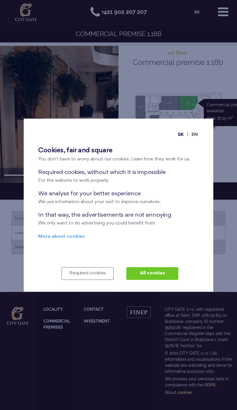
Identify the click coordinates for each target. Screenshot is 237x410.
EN (195, 135)
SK (181, 135)
